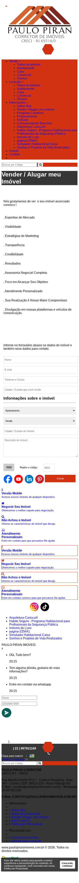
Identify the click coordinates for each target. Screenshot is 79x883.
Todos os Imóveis (28, 64)
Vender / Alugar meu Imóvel (35, 109)
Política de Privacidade (26, 824)
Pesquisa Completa (30, 113)
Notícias (22, 119)
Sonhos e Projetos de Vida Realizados (43, 147)
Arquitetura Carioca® (31, 126)
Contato (14, 154)
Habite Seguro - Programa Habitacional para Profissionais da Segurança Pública (47, 132)
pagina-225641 (27, 140)
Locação (15, 81)
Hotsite (14, 151)
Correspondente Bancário (34, 123)
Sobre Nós (24, 106)
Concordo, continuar (67, 864)
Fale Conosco (20, 820)
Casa (20, 71)
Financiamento (27, 116)
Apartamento (25, 68)
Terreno (22, 78)
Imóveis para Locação (25, 841)
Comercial (24, 75)
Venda (14, 61)
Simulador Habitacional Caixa (37, 144)
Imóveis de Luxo (28, 137)
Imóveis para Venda (24, 837)
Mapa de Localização (25, 813)
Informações (18, 102)
